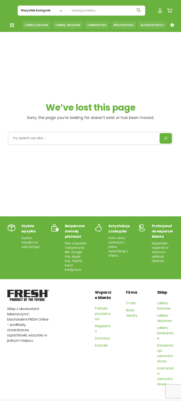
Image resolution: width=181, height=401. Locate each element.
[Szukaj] (138, 10)
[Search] (166, 138)
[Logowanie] (160, 10)
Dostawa (102, 338)
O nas (131, 303)
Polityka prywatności (103, 313)
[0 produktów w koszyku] (169, 10)
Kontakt (101, 345)
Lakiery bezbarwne (165, 333)
